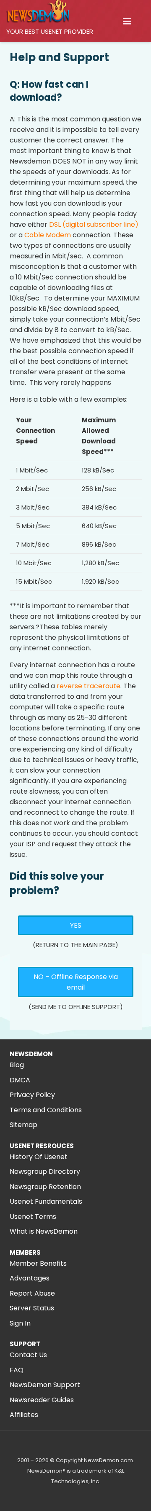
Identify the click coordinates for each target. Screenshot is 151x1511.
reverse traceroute (88, 686)
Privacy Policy (32, 1095)
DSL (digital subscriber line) (92, 224)
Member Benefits (38, 1263)
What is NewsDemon (44, 1231)
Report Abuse (32, 1293)
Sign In (20, 1323)
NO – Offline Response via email (76, 982)
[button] (127, 21)
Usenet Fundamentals (46, 1201)
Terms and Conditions (46, 1110)
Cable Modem (47, 235)
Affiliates (24, 1415)
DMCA (20, 1080)
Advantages (29, 1278)
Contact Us (28, 1355)
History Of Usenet (39, 1157)
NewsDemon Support (45, 1385)
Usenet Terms (33, 1216)
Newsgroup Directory (45, 1171)
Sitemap (23, 1125)
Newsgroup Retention (45, 1187)
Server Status (32, 1308)
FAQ (16, 1370)
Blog (17, 1065)
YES (75, 925)
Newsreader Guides (42, 1400)
